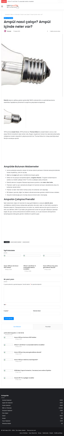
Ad (5, 304)
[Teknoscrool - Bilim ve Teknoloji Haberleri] (13, 6)
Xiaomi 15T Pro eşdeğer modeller (24, 378)
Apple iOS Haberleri (7, 402)
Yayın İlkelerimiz (33, 433)
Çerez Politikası (24, 433)
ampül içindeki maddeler (16, 242)
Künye (39, 433)
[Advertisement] (32, 153)
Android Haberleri (7, 400)
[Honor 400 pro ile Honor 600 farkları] (12, 259)
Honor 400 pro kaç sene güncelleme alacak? (50, 266)
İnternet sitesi (37, 310)
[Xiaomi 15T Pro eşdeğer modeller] (8, 380)
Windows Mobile (6, 423)
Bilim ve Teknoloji (15, 14)
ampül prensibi (26, 242)
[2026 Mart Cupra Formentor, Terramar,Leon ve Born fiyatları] (8, 373)
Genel (3, 415)
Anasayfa (7, 14)
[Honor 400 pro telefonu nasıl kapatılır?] (8, 363)
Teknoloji (9, 31)
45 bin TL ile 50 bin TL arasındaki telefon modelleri (29, 267)
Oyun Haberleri (6, 421)
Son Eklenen (17, 326)
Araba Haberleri (6, 405)
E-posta (6, 310)
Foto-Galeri (5, 413)
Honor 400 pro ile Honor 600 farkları (11, 266)
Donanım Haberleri (7, 410)
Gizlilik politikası (58, 433)
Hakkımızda (45, 433)
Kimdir (4, 418)
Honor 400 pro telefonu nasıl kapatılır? (26, 359)
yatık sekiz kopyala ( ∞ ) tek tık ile (14, 333)
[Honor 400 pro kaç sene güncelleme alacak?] (51, 259)
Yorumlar (48, 326)
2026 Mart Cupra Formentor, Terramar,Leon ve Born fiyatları (32, 370)
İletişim (51, 433)
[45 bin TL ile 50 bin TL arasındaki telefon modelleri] (31, 259)
